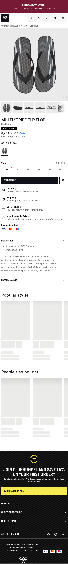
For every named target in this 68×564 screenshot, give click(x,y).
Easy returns (14, 207)
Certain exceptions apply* (14, 479)
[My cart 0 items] (55, 18)
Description (7, 240)
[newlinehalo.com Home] (5, 18)
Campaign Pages (10, 26)
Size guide (61, 163)
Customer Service (11, 512)
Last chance (30, 26)
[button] (39, 18)
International (13, 534)
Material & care (9, 280)
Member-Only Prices (18, 216)
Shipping (12, 197)
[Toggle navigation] (31, 18)
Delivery (11, 188)
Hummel (5, 503)
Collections (8, 521)
